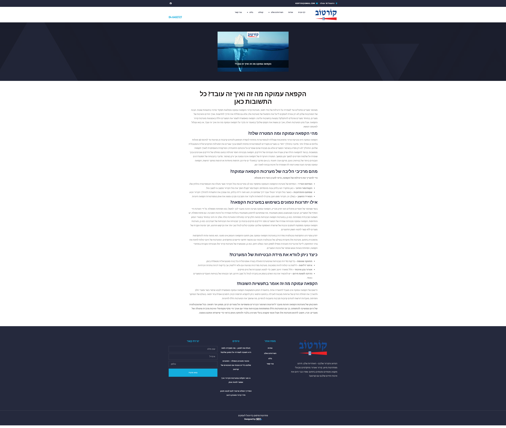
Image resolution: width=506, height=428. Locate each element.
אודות (290, 12)
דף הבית (301, 12)
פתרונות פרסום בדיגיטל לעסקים (253, 415)
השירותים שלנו (277, 12)
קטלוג (260, 12)
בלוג (251, 12)
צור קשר (238, 12)
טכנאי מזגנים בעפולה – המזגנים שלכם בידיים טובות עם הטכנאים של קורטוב (236, 365)
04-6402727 (175, 17)
